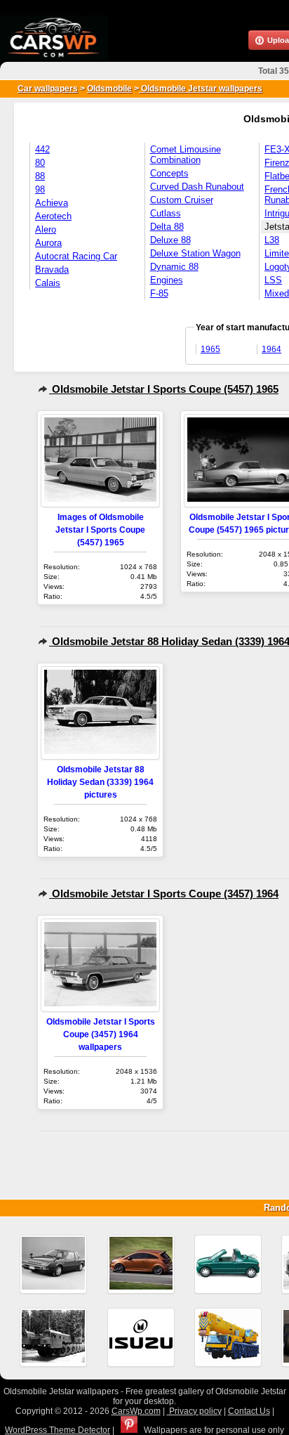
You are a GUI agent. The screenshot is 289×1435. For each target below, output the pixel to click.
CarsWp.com (136, 1411)
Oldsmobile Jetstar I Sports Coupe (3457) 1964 (163, 894)
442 (42, 149)
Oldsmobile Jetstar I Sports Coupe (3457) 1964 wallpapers (100, 1034)
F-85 (159, 293)
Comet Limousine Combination (185, 154)
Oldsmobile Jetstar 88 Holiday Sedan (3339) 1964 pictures (100, 782)
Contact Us (249, 1411)
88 (40, 176)
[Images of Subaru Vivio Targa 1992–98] (228, 1264)
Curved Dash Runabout (197, 186)
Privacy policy (194, 1411)
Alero (45, 229)
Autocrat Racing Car (76, 256)
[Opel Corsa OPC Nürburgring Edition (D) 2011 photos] (141, 1264)
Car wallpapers (48, 88)
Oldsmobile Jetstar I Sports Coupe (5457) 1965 (163, 389)
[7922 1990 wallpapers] (53, 1337)
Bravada (52, 269)
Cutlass (165, 213)
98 (40, 189)
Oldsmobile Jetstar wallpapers (200, 88)
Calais (47, 283)
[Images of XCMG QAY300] (228, 1337)
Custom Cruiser (181, 200)
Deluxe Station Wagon (195, 253)
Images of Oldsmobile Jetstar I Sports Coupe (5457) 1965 (100, 529)
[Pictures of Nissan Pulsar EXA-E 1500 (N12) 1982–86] (53, 1264)
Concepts (169, 173)
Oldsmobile (109, 88)
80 (40, 162)
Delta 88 (167, 226)
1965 (210, 349)
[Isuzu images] (141, 1337)
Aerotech (53, 216)
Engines (166, 280)
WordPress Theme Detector (57, 1430)
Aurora (48, 243)
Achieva (51, 202)
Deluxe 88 (170, 240)
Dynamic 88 (174, 266)
